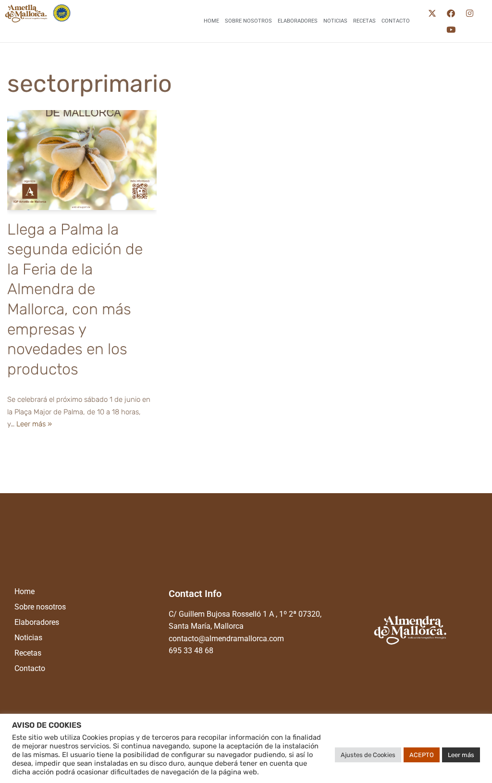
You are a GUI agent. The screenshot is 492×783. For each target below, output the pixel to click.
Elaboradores (298, 21)
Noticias (335, 21)
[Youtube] (451, 29)
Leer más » (34, 424)
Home (211, 21)
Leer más (461, 754)
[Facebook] (451, 13)
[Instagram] (470, 13)
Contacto (395, 21)
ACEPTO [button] (421, 754)
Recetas (364, 21)
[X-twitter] (432, 13)
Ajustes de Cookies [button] (368, 754)
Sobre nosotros (248, 21)
